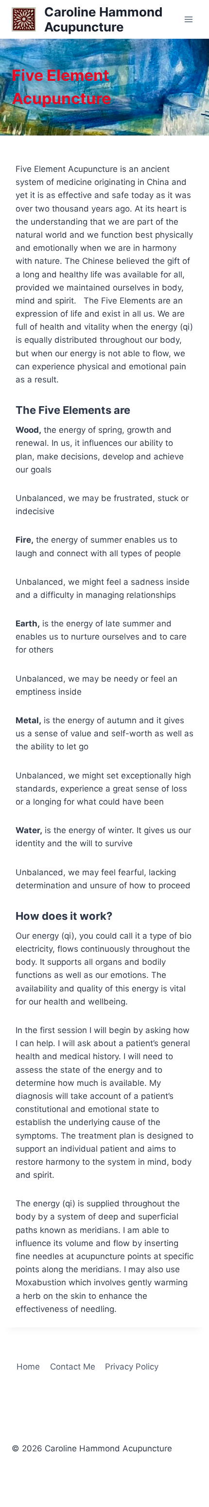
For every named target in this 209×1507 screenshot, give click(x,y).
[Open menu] (188, 19)
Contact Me (72, 1366)
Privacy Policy (131, 1366)
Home (28, 1366)
